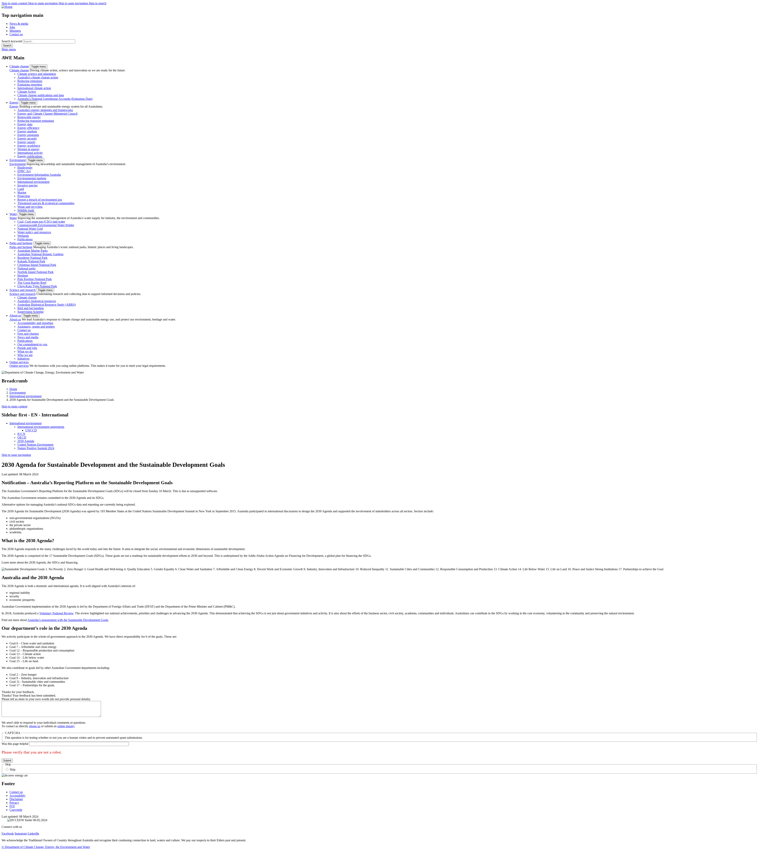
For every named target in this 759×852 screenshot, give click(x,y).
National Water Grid (30, 228)
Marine (21, 192)
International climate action (34, 88)
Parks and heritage (20, 243)
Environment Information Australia (39, 174)
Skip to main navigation (43, 3)
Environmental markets (31, 178)
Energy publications (29, 156)
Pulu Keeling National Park (34, 279)
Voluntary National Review (56, 613)
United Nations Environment (35, 444)
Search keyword (12, 41)
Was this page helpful (15, 743)
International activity (30, 152)
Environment (17, 160)
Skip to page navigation (74, 3)
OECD (21, 437)
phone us (34, 726)
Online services (19, 362)
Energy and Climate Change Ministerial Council (47, 113)
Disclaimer (16, 799)
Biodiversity (25, 167)
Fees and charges (28, 333)
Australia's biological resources (36, 301)
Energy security (27, 138)
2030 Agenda (25, 441)
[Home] (379, 7)
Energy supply (26, 142)
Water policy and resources (34, 232)
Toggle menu (38, 66)
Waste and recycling (29, 206)
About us (15, 315)
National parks (26, 268)
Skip (12, 769)
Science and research (22, 290)
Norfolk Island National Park (35, 272)
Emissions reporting (29, 84)
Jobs (12, 27)
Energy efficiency (28, 128)
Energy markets (27, 131)
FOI (12, 806)
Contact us (16, 34)
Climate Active (26, 91)
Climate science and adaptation (36, 74)
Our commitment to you (32, 344)
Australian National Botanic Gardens (40, 254)
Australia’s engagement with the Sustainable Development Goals (67, 620)
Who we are (25, 355)
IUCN (21, 434)
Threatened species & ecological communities (45, 203)
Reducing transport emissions (35, 120)
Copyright (15, 809)
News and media (27, 337)
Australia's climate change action (37, 77)
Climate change (19, 66)
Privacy (14, 802)
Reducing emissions (29, 81)
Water (13, 214)
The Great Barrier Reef (31, 282)
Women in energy (28, 149)
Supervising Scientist (30, 311)
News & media (18, 23)
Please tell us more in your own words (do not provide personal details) (46, 699)
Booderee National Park (32, 257)
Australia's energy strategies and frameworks (45, 110)
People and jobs (27, 348)
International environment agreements (40, 426)
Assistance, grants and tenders (36, 326)
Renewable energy (29, 117)
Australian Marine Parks (32, 250)
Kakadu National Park (31, 261)
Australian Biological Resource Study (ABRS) (46, 304)
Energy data (24, 124)
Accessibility (17, 795)
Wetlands (23, 235)
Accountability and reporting (35, 323)
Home (13, 389)
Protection (23, 196)
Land (20, 189)
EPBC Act (24, 171)
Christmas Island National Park (36, 265)
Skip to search (97, 3)
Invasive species (27, 185)
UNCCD (31, 430)
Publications (25, 239)
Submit (7, 760)
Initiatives (23, 358)
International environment (33, 181)
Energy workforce (28, 145)
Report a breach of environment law (39, 199)
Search (7, 45)
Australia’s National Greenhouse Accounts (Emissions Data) (55, 98)
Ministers (15, 30)
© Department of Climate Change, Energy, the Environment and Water (46, 847)
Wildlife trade (25, 210)
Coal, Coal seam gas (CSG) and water (41, 221)
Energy (14, 102)
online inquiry (66, 726)
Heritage (22, 275)
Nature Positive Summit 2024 (35, 448)
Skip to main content (15, 3)
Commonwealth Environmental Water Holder (45, 225)
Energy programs (28, 135)
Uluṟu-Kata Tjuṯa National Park (37, 286)
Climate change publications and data (40, 95)
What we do (25, 351)
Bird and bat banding (30, 308)
